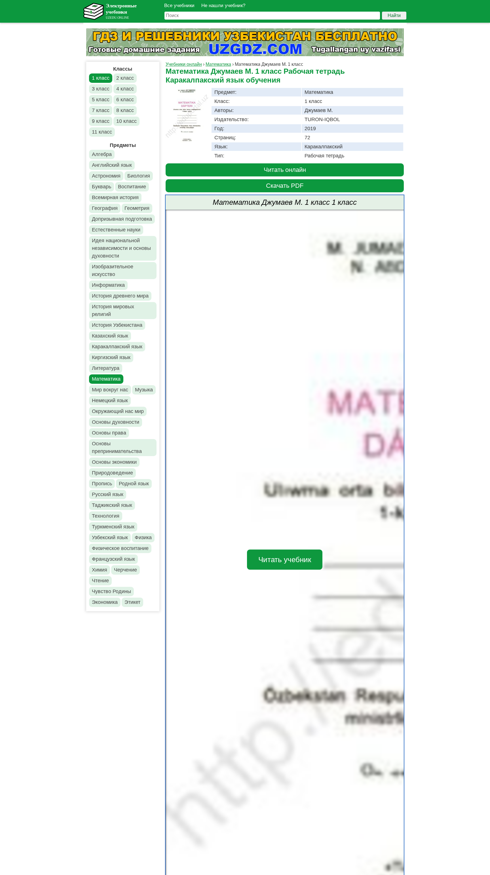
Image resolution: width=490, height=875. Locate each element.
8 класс (125, 110)
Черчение (125, 570)
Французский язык (113, 559)
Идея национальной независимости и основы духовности (121, 248)
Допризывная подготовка (122, 219)
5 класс (100, 99)
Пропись (102, 483)
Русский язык (107, 494)
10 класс (126, 121)
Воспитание (132, 186)
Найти (394, 15)
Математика (106, 379)
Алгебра (102, 154)
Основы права (109, 433)
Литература (105, 368)
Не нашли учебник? (223, 5)
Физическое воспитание (120, 548)
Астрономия (106, 176)
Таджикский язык (112, 505)
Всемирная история (115, 197)
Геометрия (136, 208)
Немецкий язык (110, 400)
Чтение (100, 580)
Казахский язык (110, 336)
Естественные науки (116, 230)
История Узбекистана (117, 325)
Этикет (132, 602)
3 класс (100, 89)
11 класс (102, 132)
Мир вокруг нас (110, 390)
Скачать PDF (284, 185)
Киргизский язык (111, 357)
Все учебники (179, 5)
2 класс (125, 78)
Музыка (144, 390)
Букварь (101, 186)
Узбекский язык (110, 537)
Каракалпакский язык (117, 346)
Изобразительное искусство (112, 270)
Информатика (108, 285)
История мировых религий (113, 310)
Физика (143, 537)
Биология (138, 176)
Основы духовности (115, 422)
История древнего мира (120, 296)
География (105, 208)
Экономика (105, 602)
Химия (99, 570)
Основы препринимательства (117, 447)
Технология (105, 516)
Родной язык (134, 483)
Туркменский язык (113, 527)
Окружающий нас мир (118, 411)
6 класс (125, 99)
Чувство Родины (111, 591)
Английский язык (112, 165)
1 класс (100, 78)
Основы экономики (114, 462)
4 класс (125, 89)
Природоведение (112, 473)
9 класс (100, 121)
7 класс (100, 110)
